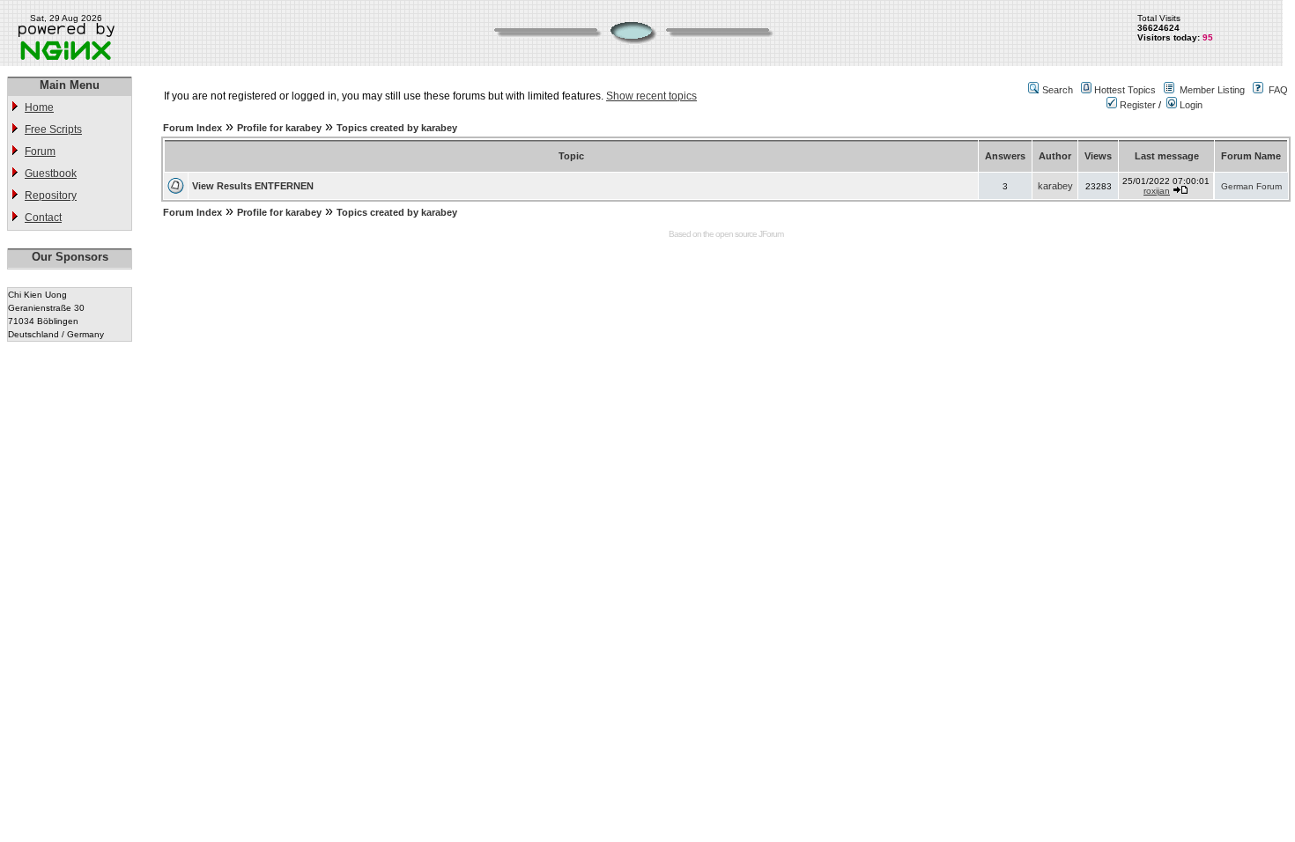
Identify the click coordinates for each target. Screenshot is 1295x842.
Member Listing (1212, 90)
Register (1136, 105)
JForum (770, 234)
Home (39, 107)
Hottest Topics (1125, 90)
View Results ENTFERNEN (253, 186)
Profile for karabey (279, 127)
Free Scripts (53, 129)
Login (1189, 105)
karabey (1055, 186)
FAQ (1278, 90)
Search (1057, 90)
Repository (51, 195)
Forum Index (192, 127)
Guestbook (51, 173)
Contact (43, 217)
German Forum (1251, 186)
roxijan (1156, 191)
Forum (40, 151)
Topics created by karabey (397, 127)
